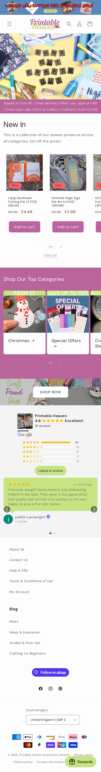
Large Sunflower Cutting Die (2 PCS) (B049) (22, 201)
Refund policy (23, 762)
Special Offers (66, 340)
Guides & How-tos (24, 643)
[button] (9, 24)
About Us (16, 549)
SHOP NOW (50, 392)
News (13, 621)
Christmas (19, 340)
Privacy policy (83, 754)
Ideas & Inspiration (24, 632)
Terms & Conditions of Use (31, 581)
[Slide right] (61, 247)
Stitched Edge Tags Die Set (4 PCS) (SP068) (66, 201)
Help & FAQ (18, 570)
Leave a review (50, 470)
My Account (19, 592)
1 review (21, 521)
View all (50, 255)
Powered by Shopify (56, 754)
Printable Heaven (30, 754)
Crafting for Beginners (27, 653)
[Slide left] (40, 247)
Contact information (50, 762)
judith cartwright (30, 517)
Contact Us (18, 560)
